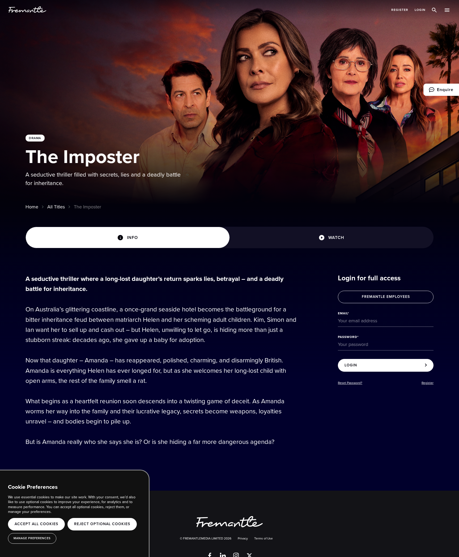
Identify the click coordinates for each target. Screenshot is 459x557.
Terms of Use (263, 538)
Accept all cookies (36, 524)
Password (347, 337)
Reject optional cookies (102, 524)
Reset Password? (350, 383)
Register (399, 10)
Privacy (243, 538)
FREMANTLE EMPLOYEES (386, 296)
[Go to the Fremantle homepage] (27, 9)
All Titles (56, 206)
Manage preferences (32, 538)
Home (32, 206)
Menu (447, 10)
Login (420, 10)
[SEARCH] (435, 10)
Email (343, 313)
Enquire (438, 91)
